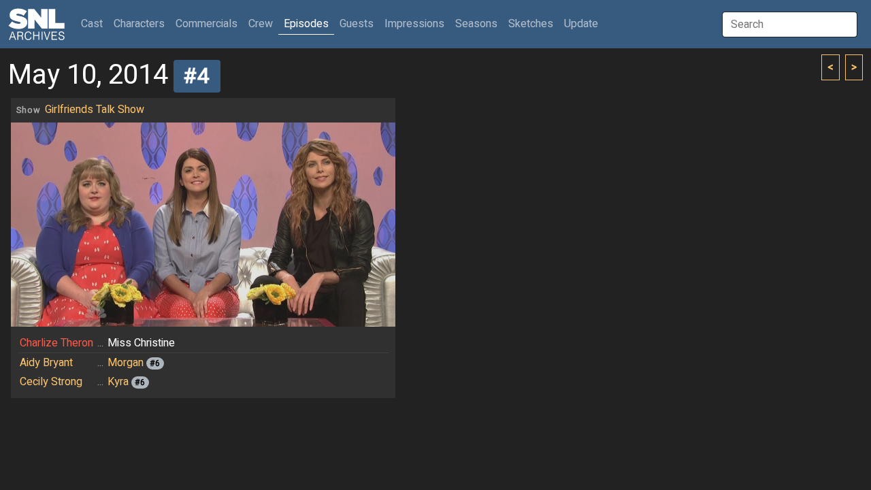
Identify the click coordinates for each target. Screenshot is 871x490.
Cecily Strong (51, 382)
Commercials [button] (206, 24)
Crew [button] (260, 24)
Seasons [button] (476, 24)
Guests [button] (357, 24)
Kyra (118, 382)
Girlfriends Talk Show (94, 109)
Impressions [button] (414, 24)
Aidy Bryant (46, 363)
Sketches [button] (530, 24)
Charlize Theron (56, 343)
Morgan (126, 363)
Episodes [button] (306, 24)
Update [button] (581, 24)
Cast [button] (94, 23)
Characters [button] (139, 24)
